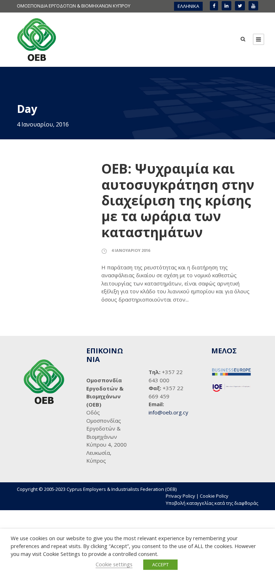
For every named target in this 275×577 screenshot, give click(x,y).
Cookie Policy (214, 496)
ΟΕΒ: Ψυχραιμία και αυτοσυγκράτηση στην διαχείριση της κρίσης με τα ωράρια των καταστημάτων (177, 200)
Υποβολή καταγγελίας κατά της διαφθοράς (212, 503)
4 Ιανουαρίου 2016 (130, 250)
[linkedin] (226, 5)
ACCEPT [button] (160, 564)
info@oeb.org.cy (168, 412)
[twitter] (240, 5)
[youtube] (253, 5)
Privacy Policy (180, 496)
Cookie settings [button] (114, 564)
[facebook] (214, 5)
